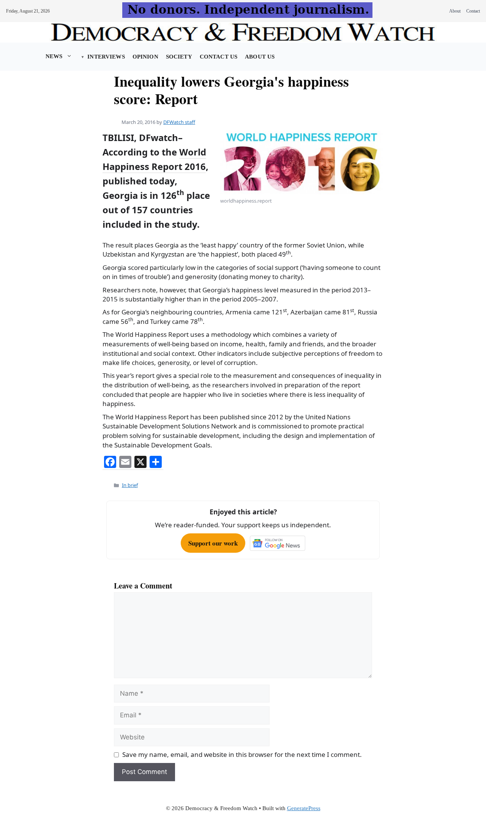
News (54, 56)
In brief (130, 485)
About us (260, 57)
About (455, 11)
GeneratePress (303, 808)
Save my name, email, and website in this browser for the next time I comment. (242, 754)
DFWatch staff (179, 122)
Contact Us (218, 57)
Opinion (145, 57)
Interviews (106, 57)
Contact (473, 11)
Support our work (213, 543)
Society (179, 57)
